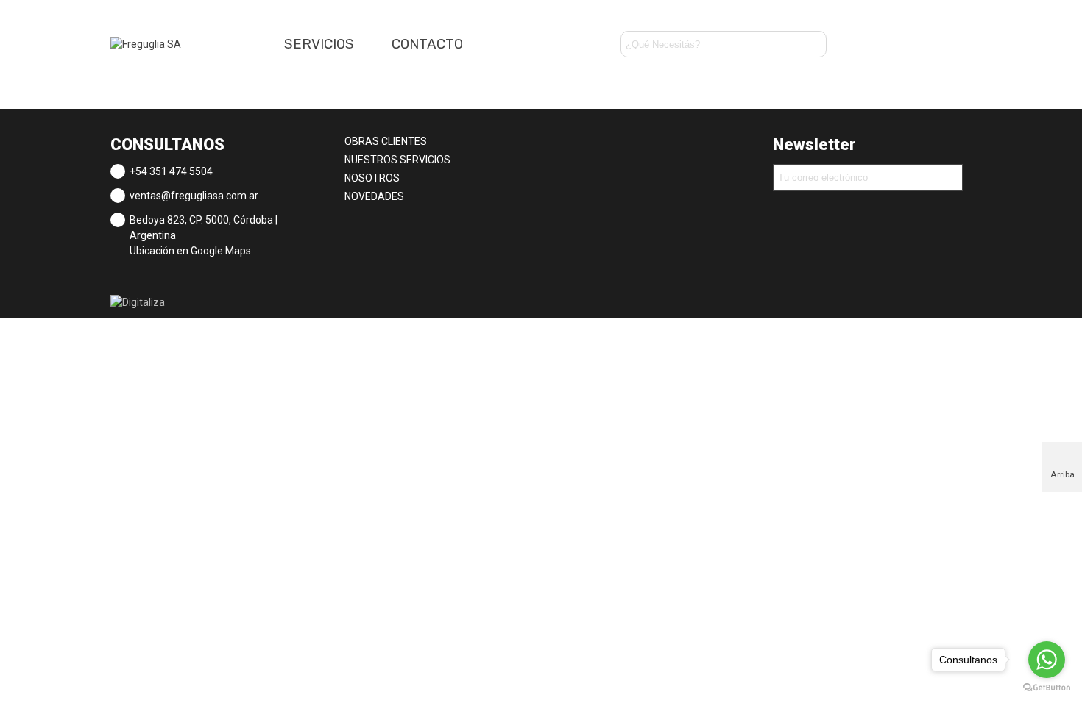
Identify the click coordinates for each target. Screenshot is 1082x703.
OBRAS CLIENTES (385, 141)
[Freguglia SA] (191, 44)
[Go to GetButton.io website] (1046, 688)
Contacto (427, 44)
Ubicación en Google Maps (190, 251)
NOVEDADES (374, 196)
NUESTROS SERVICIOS (397, 159)
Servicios (319, 44)
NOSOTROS (372, 178)
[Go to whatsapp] (1046, 659)
